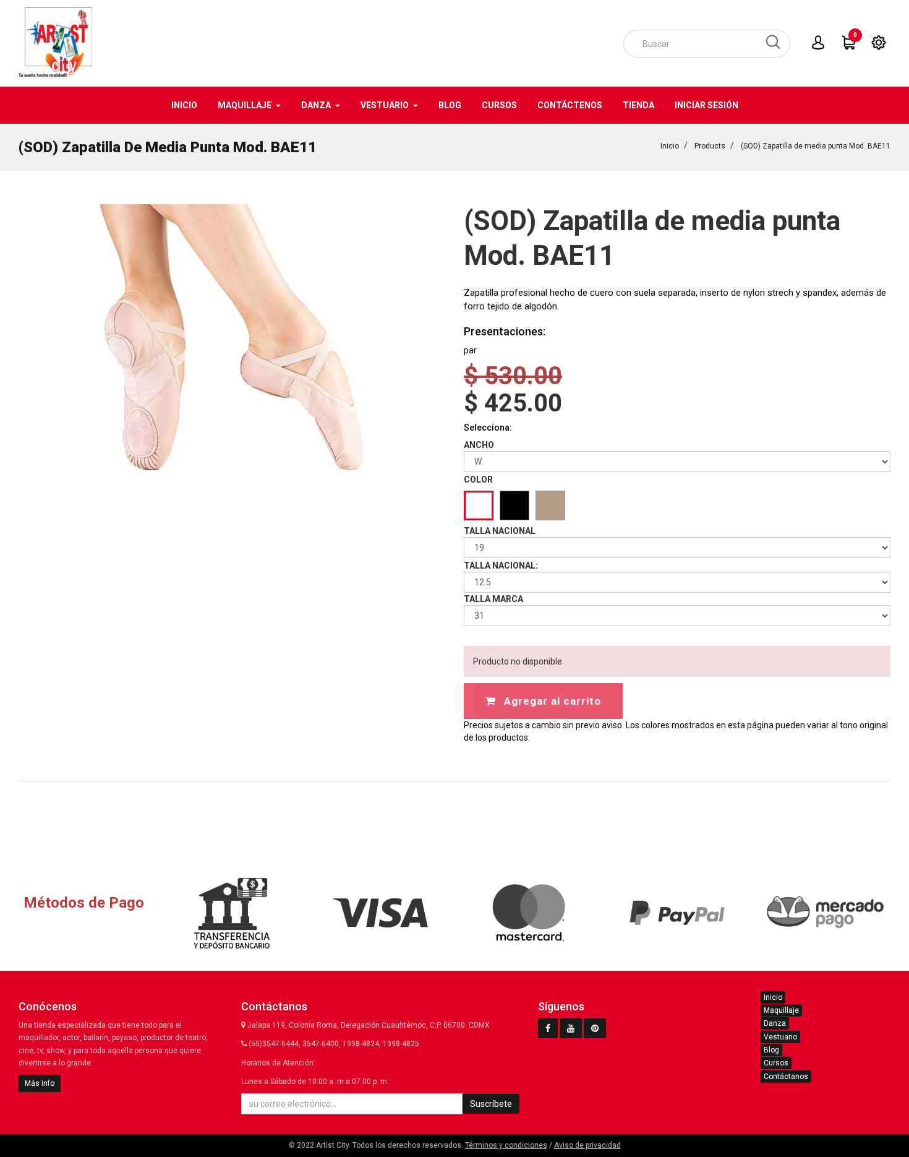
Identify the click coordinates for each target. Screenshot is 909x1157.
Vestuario (780, 1037)
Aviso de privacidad (587, 1145)
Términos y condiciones (506, 1145)
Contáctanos (786, 1076)
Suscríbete (491, 1104)
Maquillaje (781, 1010)
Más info (39, 1083)
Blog (771, 1050)
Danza (775, 1023)
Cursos (776, 1063)
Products (709, 146)
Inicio (669, 146)
